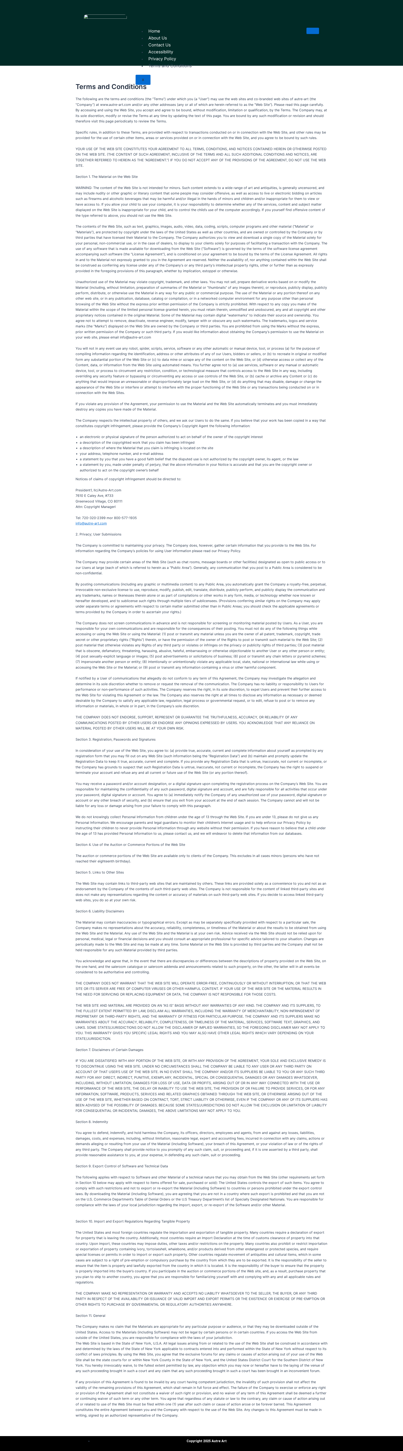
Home (154, 31)
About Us (157, 38)
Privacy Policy (162, 58)
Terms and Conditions (170, 65)
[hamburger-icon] (312, 31)
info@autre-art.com (91, 523)
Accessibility (160, 51)
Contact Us (159, 44)
